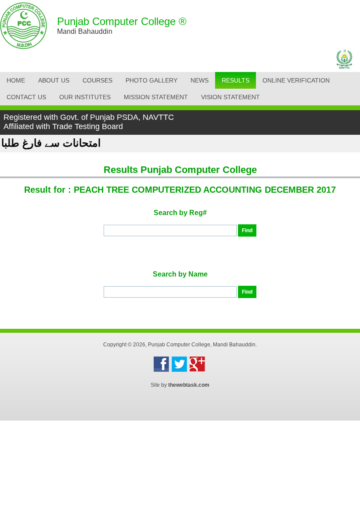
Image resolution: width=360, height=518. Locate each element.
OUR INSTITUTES (85, 97)
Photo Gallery (151, 80)
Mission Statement (156, 97)
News (200, 80)
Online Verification (296, 80)
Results (235, 80)
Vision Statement (230, 97)
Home (16, 80)
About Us (53, 80)
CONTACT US (26, 97)
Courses (97, 80)
